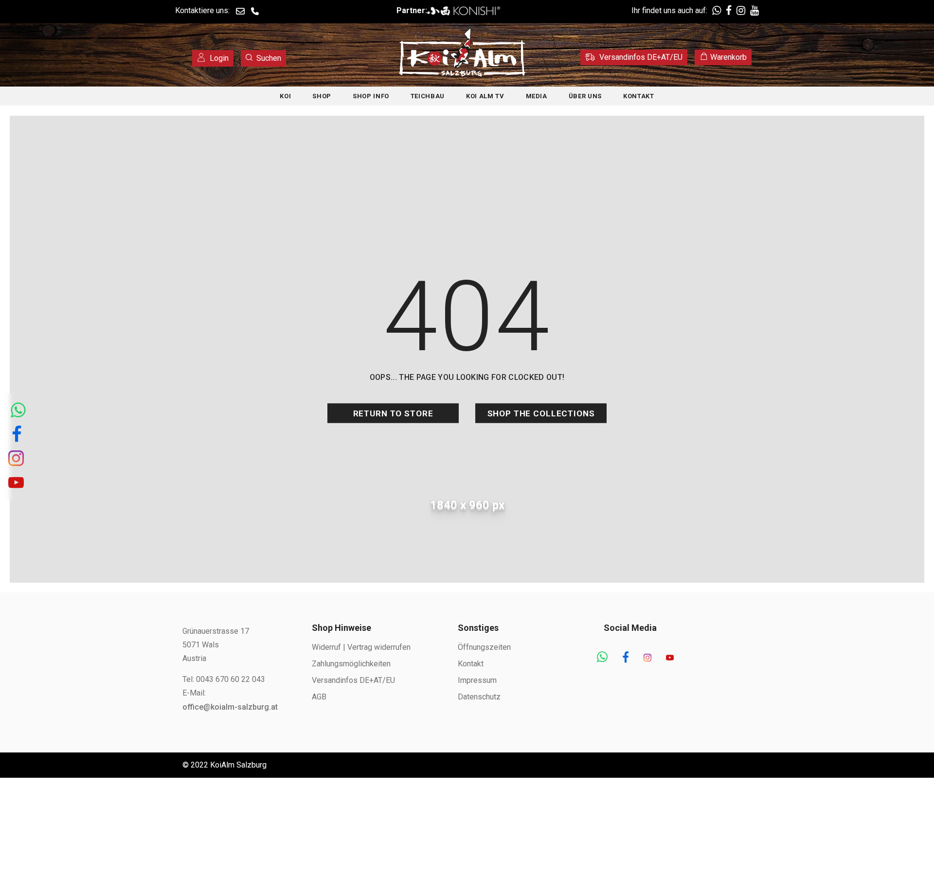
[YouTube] (670, 658)
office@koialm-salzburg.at (230, 707)
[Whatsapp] (602, 658)
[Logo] (462, 52)
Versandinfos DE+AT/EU (640, 57)
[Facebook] (625, 658)
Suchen (268, 58)
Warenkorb (727, 57)
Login (218, 58)
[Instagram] (647, 658)
